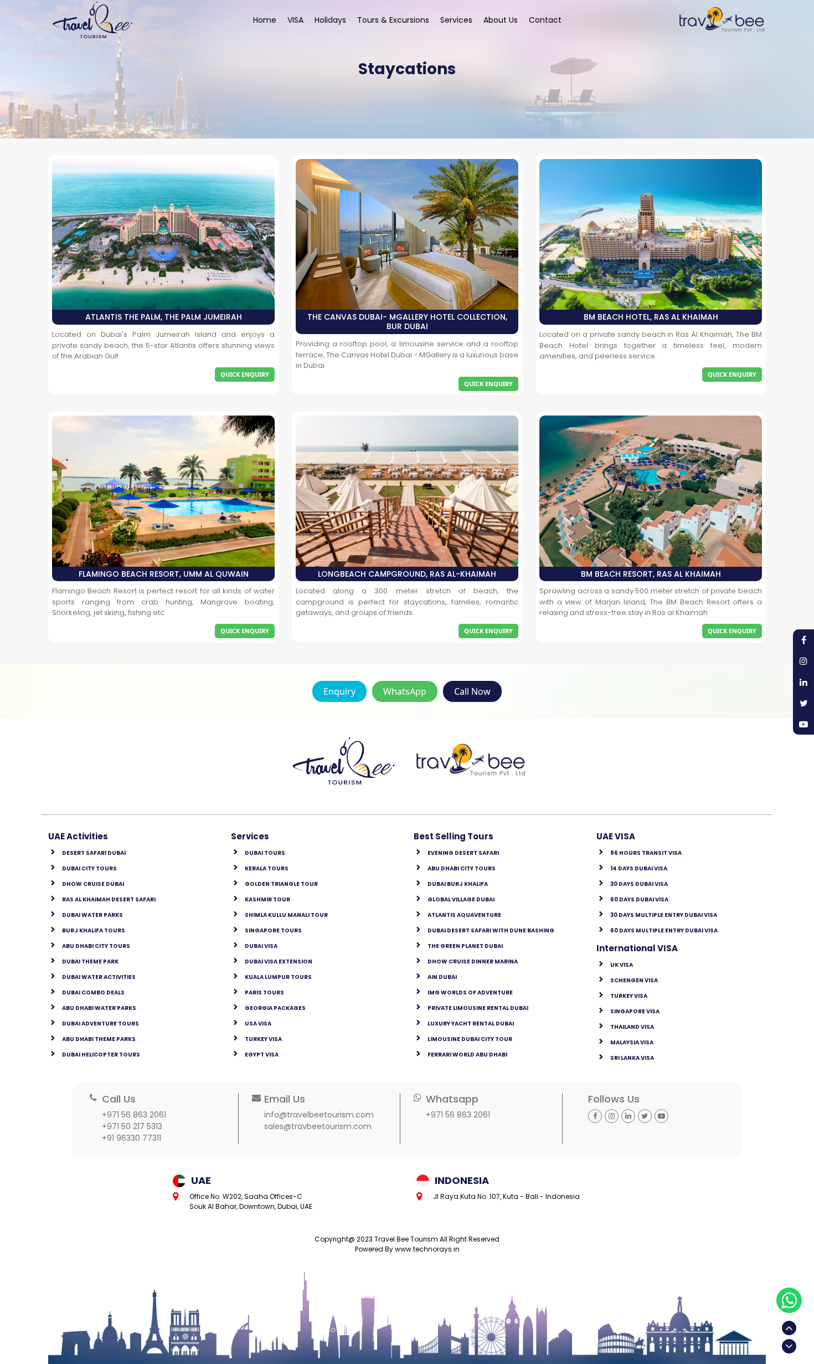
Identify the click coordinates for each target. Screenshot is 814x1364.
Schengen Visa (634, 980)
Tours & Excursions (393, 19)
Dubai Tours (265, 853)
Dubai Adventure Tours (100, 1023)
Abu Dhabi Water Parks (99, 1008)
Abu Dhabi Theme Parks (99, 1039)
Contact (545, 19)
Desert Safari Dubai (94, 853)
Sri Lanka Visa (632, 1058)
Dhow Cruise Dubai (93, 884)
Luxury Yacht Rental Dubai (470, 1023)
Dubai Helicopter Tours (101, 1054)
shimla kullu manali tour (286, 915)
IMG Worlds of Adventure (470, 992)
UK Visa (621, 965)
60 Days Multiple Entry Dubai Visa (664, 930)
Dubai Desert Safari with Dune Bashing (490, 930)
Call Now (472, 691)
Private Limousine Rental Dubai (477, 1008)
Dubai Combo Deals (93, 992)
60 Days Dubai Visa (639, 899)
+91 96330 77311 (131, 1137)
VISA (295, 19)
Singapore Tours (273, 930)
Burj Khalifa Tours (93, 930)
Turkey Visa (263, 1039)
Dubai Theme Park (90, 961)
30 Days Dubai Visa (639, 884)
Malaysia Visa (631, 1042)
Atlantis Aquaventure (464, 915)
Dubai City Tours (89, 868)
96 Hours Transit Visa (646, 853)
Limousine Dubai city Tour (469, 1039)
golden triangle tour (281, 884)
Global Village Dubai (460, 899)
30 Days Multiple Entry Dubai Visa (663, 915)
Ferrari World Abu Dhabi (467, 1054)
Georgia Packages (275, 1008)
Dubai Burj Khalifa (457, 884)
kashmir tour (267, 899)
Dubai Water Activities (99, 977)
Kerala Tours (266, 868)
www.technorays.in (427, 1249)
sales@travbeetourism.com (318, 1126)
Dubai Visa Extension (278, 961)
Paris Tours (264, 992)
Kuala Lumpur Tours (278, 977)
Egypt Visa (262, 1054)
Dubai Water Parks (92, 915)
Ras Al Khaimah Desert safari (109, 899)
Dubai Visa (261, 946)
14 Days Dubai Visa (638, 868)
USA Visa (258, 1023)
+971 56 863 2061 (134, 1114)
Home (264, 19)
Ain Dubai (442, 977)
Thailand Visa (632, 1027)
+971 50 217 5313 (132, 1126)
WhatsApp (404, 691)
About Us (500, 19)
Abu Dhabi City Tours (96, 946)
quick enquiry (244, 374)
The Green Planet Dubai (465, 946)
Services (456, 19)
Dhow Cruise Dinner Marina (472, 961)
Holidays (330, 19)
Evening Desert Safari (463, 853)
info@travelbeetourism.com (319, 1114)
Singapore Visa (635, 1011)
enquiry (339, 691)
